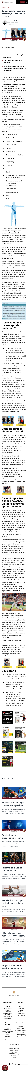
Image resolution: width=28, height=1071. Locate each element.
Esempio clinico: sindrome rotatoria (13, 61)
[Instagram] (12, 1064)
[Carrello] (17, 2)
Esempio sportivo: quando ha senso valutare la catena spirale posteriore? (15, 68)
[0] (17, 2)
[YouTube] (15, 1064)
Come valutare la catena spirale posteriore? (14, 56)
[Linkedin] (19, 1064)
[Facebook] (9, 1064)
